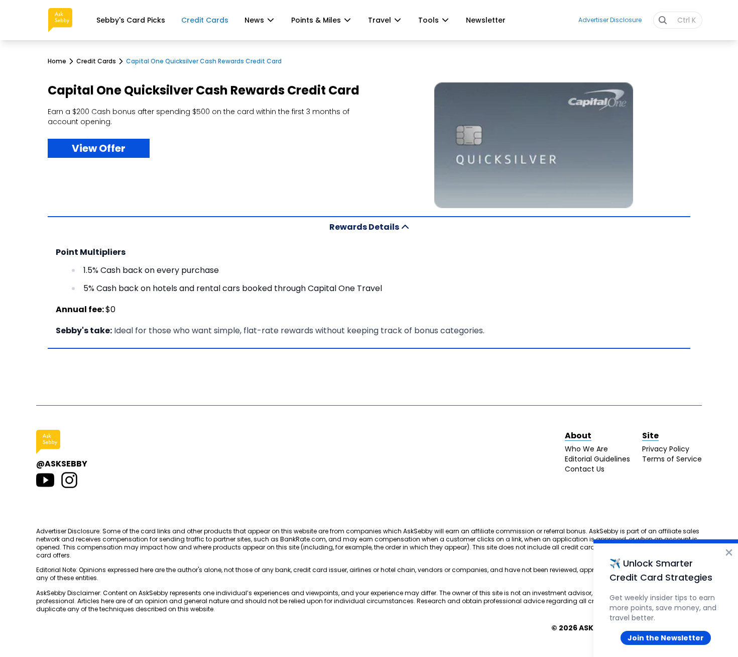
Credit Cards (204, 20)
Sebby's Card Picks (130, 20)
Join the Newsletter (666, 638)
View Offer (99, 148)
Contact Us (584, 469)
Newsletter (486, 20)
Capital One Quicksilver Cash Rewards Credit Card (204, 61)
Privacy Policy (665, 449)
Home (57, 61)
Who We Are (586, 449)
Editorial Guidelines (597, 459)
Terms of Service (672, 459)
